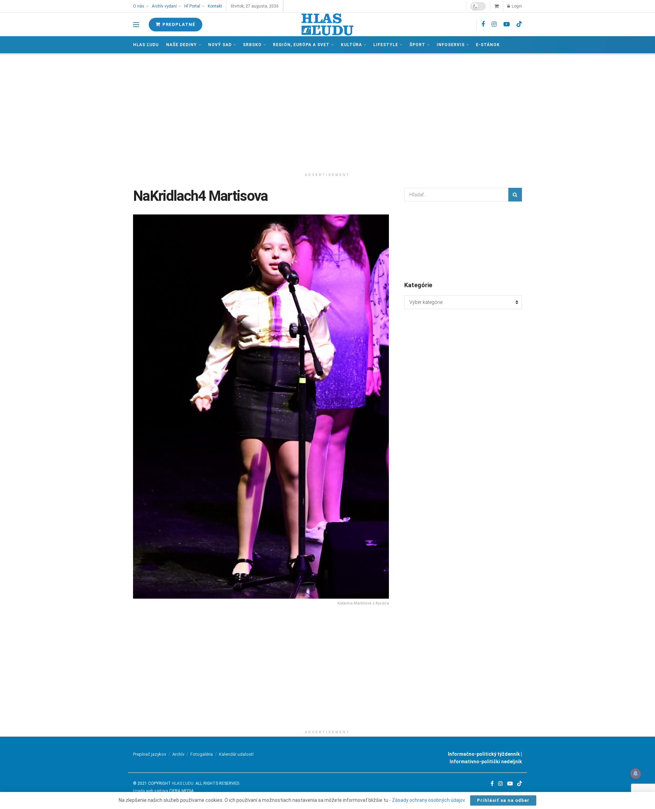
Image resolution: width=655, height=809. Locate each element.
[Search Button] (515, 194)
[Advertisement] (327, 111)
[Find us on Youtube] (507, 24)
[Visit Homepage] (327, 24)
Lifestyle (385, 44)
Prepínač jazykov (149, 754)
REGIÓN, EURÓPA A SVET (301, 44)
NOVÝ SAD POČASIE (463, 240)
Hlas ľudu (146, 44)
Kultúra (351, 44)
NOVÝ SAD (220, 44)
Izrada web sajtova (150, 791)
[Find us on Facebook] (483, 24)
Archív (178, 754)
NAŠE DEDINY (181, 44)
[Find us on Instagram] (494, 24)
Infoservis (451, 44)
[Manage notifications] (635, 773)
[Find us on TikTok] (519, 24)
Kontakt (215, 6)
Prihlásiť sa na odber (503, 800)
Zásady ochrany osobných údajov (428, 800)
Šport (417, 44)
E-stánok (488, 44)
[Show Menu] (136, 24)
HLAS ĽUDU (182, 783)
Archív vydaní (164, 6)
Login (516, 6)
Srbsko (252, 44)
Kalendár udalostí (236, 754)
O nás (138, 6)
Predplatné (178, 24)
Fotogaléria (201, 754)
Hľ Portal (192, 6)
